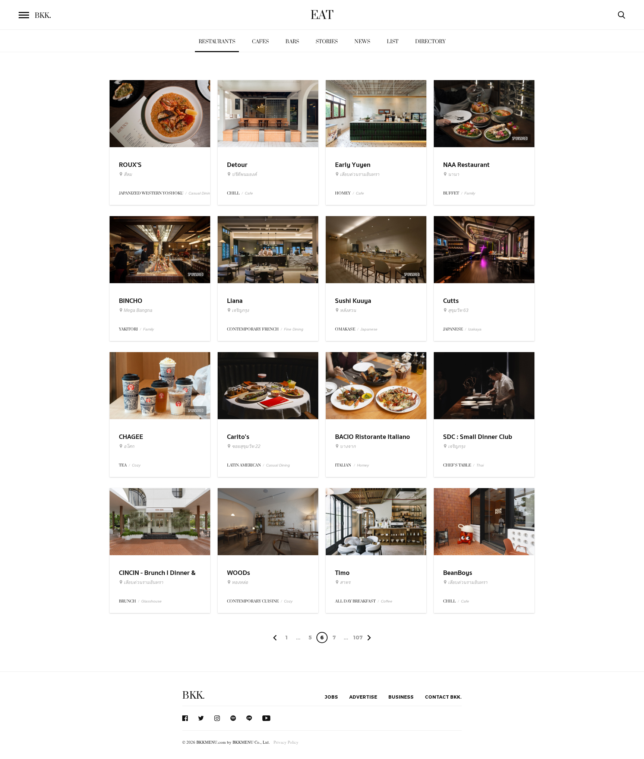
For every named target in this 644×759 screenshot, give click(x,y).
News (362, 41)
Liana (235, 300)
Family (469, 193)
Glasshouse (151, 601)
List (392, 41)
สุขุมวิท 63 (458, 310)
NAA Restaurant (466, 164)
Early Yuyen (352, 164)
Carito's (238, 436)
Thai (480, 465)
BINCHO (130, 300)
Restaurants (217, 41)
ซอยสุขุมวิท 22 (246, 446)
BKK (43, 15)
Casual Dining (200, 193)
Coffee (386, 601)
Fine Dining (293, 329)
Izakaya (475, 329)
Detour (237, 164)
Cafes (260, 41)
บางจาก (348, 446)
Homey (363, 465)
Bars (292, 41)
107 (358, 637)
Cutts (451, 300)
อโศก (129, 446)
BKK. (193, 695)
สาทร (345, 582)
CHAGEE (131, 436)
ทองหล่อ (240, 582)
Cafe (249, 193)
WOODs (238, 572)
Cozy (136, 465)
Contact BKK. (443, 696)
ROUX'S (130, 164)
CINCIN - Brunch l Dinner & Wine (157, 577)
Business (401, 696)
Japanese (369, 329)
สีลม (128, 174)
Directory (430, 41)
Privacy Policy (286, 742)
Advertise (363, 696)
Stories (327, 41)
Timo (342, 572)
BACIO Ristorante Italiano (372, 436)
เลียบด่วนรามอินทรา (359, 174)
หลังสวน (348, 310)
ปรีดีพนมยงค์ (244, 174)
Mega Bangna (138, 310)
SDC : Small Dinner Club (477, 436)
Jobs (331, 696)
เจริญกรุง (240, 310)
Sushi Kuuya (353, 300)
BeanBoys (457, 572)
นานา (453, 174)
